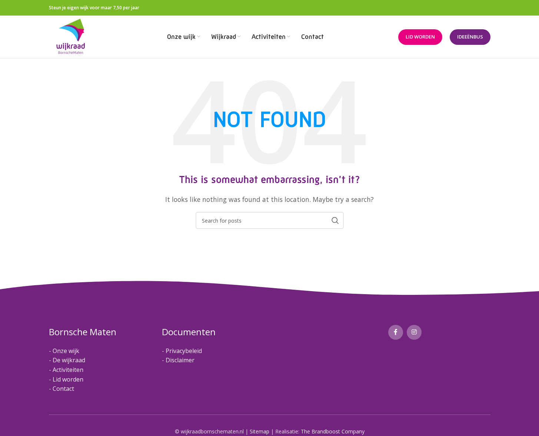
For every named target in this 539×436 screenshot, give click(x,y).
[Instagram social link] (414, 332)
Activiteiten (68, 370)
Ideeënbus (470, 36)
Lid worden (420, 36)
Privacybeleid (184, 351)
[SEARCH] (335, 220)
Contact (63, 389)
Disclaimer (180, 360)
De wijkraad (69, 360)
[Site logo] (71, 36)
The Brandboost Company (333, 431)
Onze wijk (66, 351)
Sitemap (259, 431)
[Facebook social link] (395, 332)
